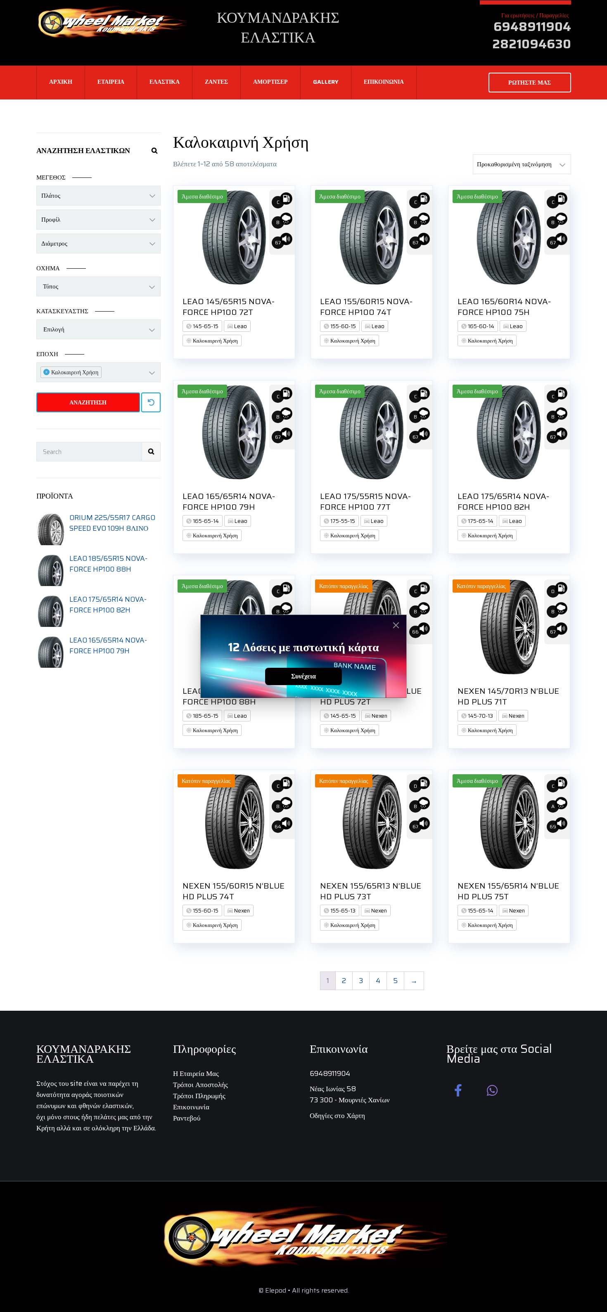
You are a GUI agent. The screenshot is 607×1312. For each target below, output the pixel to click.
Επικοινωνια (384, 81)
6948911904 (532, 26)
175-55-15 (342, 521)
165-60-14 (480, 326)
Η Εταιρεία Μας (196, 1073)
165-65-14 (205, 521)
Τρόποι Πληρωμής (199, 1095)
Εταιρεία (110, 81)
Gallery (326, 81)
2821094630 (531, 44)
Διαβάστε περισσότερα (291, 324)
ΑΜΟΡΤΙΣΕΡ (270, 81)
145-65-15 (205, 326)
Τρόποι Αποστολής (200, 1084)
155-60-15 (342, 326)
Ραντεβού (186, 1118)
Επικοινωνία (191, 1107)
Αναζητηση (88, 402)
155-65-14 (480, 910)
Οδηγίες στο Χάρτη (337, 1115)
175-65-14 (480, 521)
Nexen (378, 716)
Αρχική (60, 81)
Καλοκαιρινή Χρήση (215, 340)
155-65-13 (342, 910)
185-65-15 (205, 716)
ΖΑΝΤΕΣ (216, 81)
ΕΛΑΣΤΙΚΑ (164, 81)
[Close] (396, 625)
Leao (240, 326)
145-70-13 (480, 716)
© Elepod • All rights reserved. (303, 1290)
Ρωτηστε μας (529, 82)
